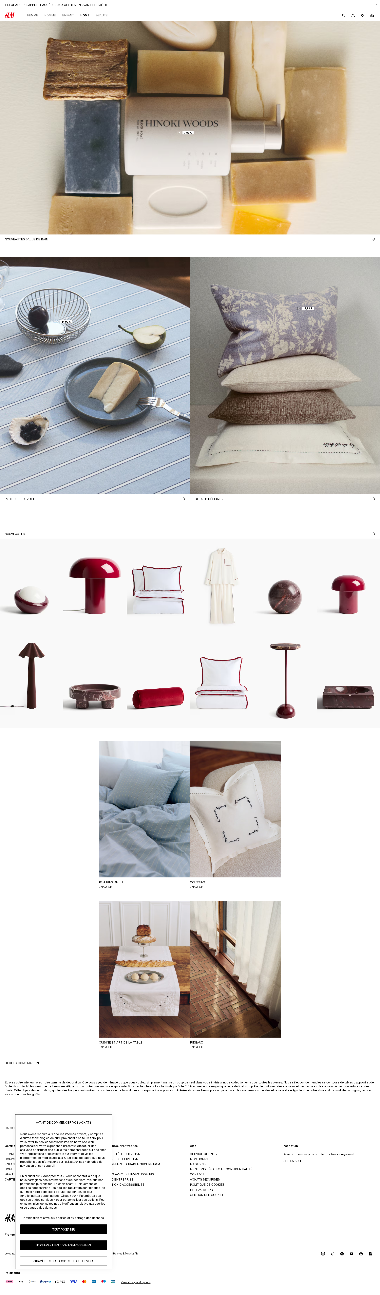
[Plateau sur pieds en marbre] (95, 680)
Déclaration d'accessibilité (120, 1184)
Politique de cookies (207, 1184)
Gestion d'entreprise (115, 1179)
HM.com (11, 1128)
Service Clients (203, 1154)
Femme (32, 15)
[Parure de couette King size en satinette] (158, 586)
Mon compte (200, 1159)
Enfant (68, 15)
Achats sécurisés (205, 1179)
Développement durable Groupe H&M (128, 1164)
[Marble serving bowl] (348, 680)
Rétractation (201, 1189)
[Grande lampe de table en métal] (95, 586)
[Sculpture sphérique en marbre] (285, 586)
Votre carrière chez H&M (119, 1154)
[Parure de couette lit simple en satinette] (221, 680)
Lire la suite (293, 1161)
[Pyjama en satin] (221, 586)
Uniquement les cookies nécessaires (63, 1245)
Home (84, 15)
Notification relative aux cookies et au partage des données (63, 1217)
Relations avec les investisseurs (125, 1174)
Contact (197, 1174)
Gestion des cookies (207, 1195)
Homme (50, 15)
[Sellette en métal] (285, 680)
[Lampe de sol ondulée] (31, 680)
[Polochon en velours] (158, 680)
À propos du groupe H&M (118, 1159)
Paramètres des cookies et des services (63, 1261)
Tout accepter (63, 1229)
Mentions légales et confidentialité (221, 1169)
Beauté (102, 15)
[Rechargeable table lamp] (31, 586)
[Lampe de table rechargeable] (348, 586)
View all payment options (135, 1282)
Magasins (198, 1164)
